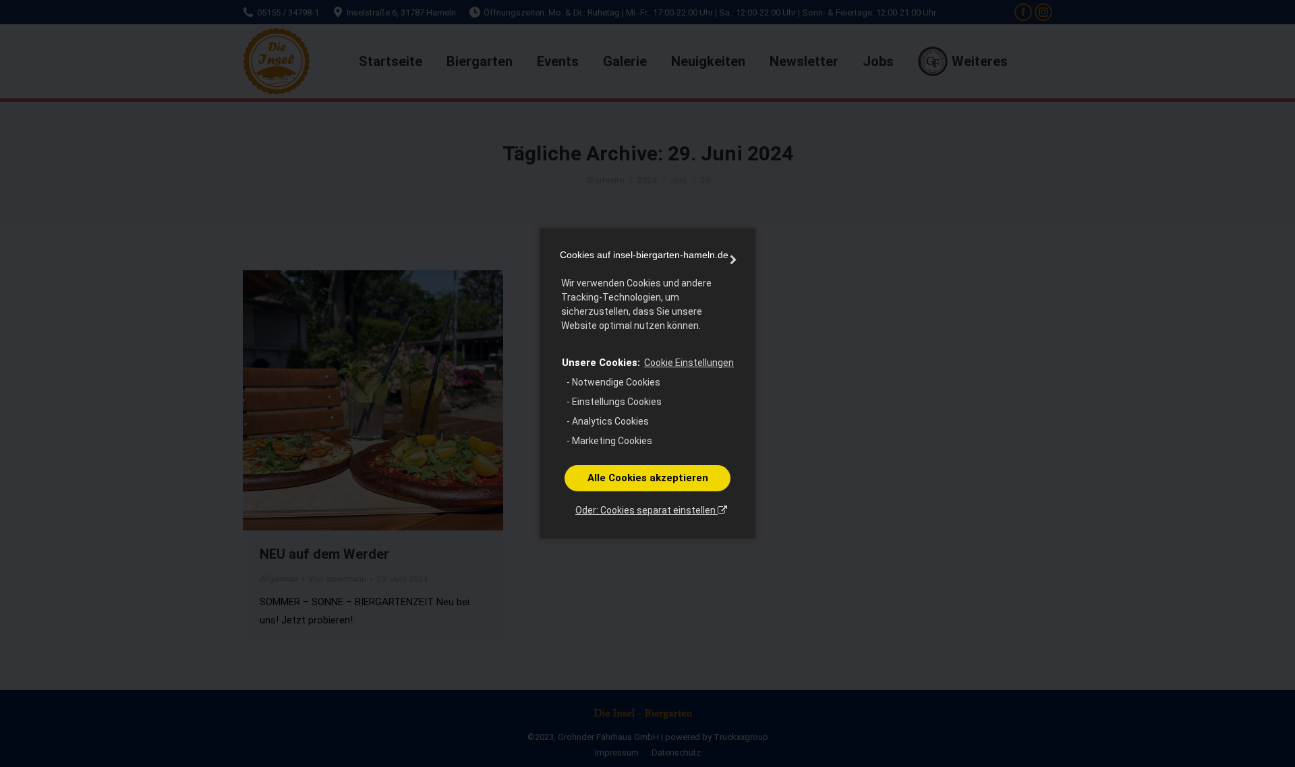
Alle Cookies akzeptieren (647, 478)
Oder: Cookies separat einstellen (646, 510)
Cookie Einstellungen (689, 362)
